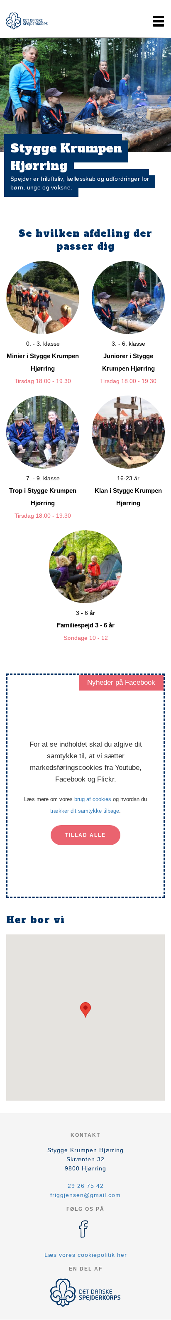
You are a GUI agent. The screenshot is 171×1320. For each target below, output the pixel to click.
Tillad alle (85, 835)
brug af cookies (92, 799)
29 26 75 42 (86, 1185)
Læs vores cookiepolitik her (85, 1254)
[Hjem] (27, 20)
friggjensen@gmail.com (85, 1195)
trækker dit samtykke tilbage (84, 811)
